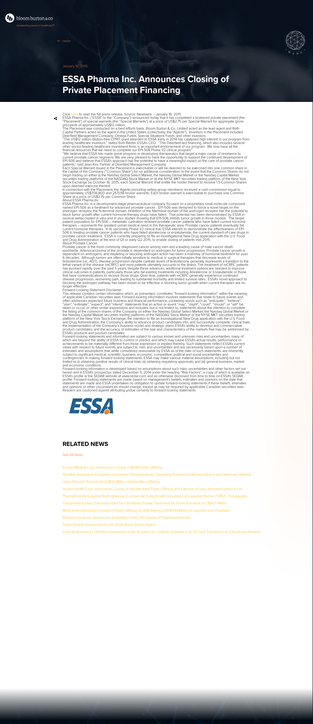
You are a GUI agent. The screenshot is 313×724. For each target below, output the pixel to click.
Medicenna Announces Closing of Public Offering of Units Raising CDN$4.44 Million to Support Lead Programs (146, 511)
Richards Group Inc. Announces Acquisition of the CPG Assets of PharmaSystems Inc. (127, 518)
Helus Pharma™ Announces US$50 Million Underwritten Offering (111, 482)
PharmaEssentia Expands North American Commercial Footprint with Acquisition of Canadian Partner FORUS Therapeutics (155, 496)
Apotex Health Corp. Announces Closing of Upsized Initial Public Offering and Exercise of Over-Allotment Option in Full (152, 489)
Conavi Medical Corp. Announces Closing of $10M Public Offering (112, 468)
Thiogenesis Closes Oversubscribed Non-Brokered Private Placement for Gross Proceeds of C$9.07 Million (145, 503)
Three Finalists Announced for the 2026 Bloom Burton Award (109, 525)
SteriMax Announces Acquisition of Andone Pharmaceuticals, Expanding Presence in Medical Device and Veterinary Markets (157, 475)
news (67, 41)
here (74, 114)
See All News (73, 455)
